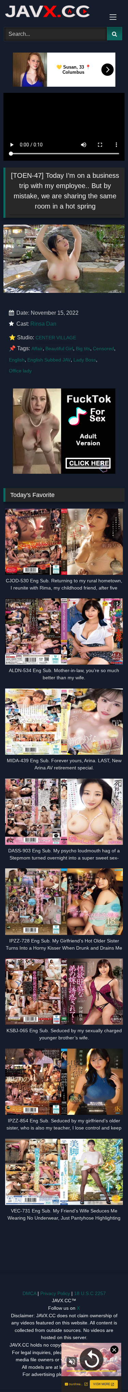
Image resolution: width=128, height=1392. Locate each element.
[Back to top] (106, 1371)
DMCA (29, 1293)
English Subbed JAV (49, 360)
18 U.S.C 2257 (90, 1293)
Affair (37, 348)
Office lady (20, 370)
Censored (103, 348)
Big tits (83, 348)
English (17, 360)
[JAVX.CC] (52, 12)
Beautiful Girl (59, 348)
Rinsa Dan (43, 324)
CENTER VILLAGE (55, 337)
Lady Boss (84, 360)
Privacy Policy (55, 1293)
